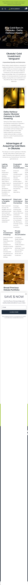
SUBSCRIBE (14, 312)
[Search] (5, 8)
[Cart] (25, 8)
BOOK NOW (18, 4)
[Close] (26, 294)
